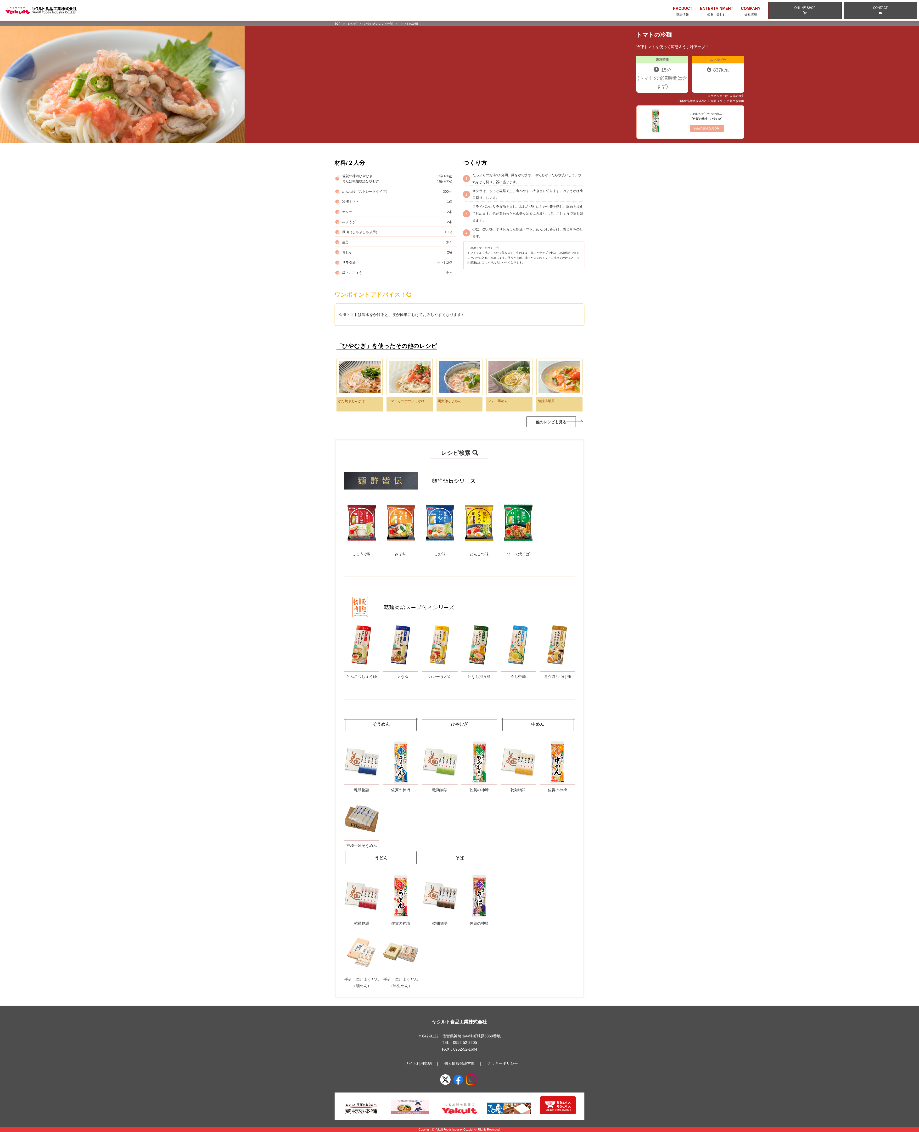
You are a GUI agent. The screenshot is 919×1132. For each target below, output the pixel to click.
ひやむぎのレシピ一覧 (378, 23)
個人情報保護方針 (459, 1063)
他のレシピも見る (551, 422)
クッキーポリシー (502, 1063)
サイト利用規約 (418, 1063)
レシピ (352, 23)
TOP (337, 23)
